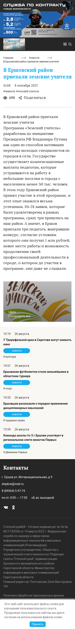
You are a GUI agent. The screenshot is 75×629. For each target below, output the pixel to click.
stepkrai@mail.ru (13, 484)
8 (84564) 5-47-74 (13, 490)
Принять (38, 624)
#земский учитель (27, 91)
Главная (8, 57)
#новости (9, 91)
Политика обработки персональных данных (33, 595)
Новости (34, 57)
